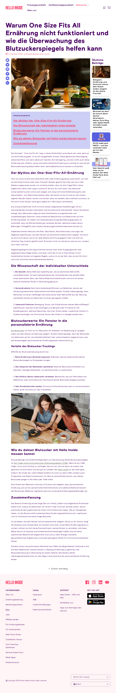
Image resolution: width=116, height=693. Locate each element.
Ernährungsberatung (14, 600)
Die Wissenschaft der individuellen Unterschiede (44, 125)
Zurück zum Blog (59, 568)
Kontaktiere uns (66, 603)
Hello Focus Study (13, 634)
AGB (34, 600)
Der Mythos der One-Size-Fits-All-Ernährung (42, 120)
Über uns (9, 595)
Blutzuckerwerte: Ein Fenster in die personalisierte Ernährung (45, 132)
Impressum (37, 595)
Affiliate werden (12, 619)
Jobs (8, 615)
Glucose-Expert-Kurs (14, 652)
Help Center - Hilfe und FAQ (70, 596)
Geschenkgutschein (14, 605)
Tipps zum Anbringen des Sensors (70, 609)
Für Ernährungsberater (15, 624)
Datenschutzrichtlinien (42, 610)
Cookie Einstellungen (42, 605)
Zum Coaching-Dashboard (12, 645)
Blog (7, 610)
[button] (82, 5)
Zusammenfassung (25, 143)
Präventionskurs (12, 662)
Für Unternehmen (13, 629)
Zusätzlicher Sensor (14, 639)
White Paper (11, 657)
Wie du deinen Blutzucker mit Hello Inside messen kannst (49, 138)
